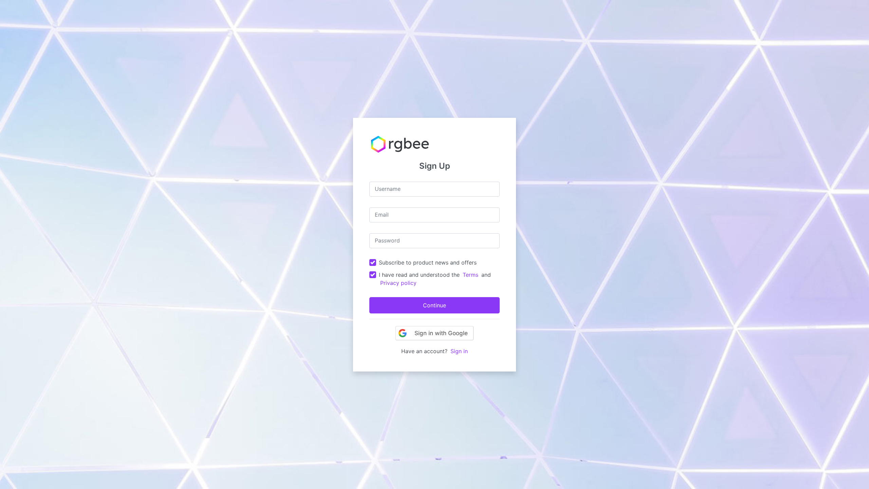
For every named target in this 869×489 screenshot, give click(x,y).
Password (387, 240)
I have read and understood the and (435, 278)
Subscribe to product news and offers (428, 262)
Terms (470, 274)
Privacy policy (398, 282)
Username (388, 188)
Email (382, 214)
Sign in (459, 351)
